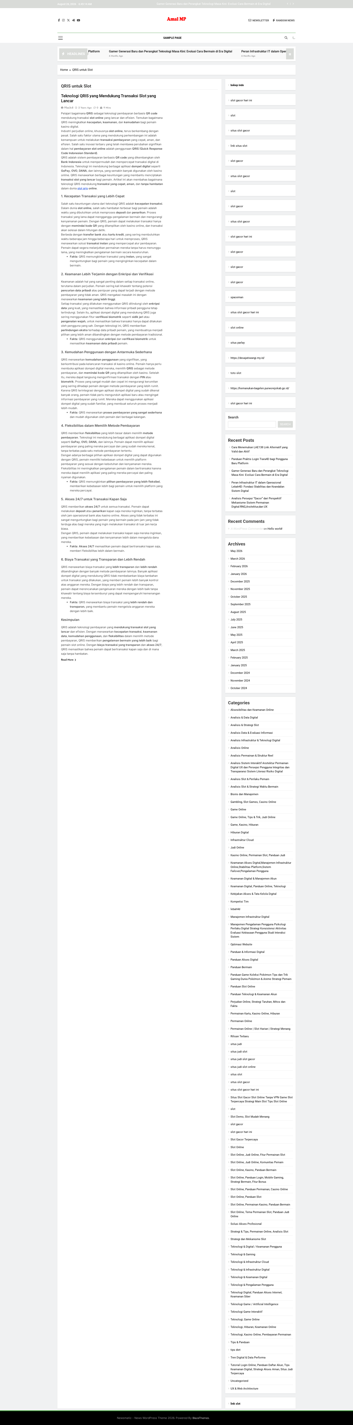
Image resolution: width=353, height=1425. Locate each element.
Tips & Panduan (240, 1342)
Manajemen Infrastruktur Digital (250, 917)
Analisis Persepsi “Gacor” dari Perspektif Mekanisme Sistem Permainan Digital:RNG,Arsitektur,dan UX (256, 502)
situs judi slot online (243, 1067)
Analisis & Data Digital (244, 717)
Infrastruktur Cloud (242, 840)
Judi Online (237, 847)
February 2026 (239, 566)
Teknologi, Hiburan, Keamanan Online (253, 1327)
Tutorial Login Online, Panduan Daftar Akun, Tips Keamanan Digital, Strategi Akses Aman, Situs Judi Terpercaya (262, 1369)
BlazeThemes (200, 1417)
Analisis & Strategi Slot (245, 725)
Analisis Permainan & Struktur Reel (252, 755)
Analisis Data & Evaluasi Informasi (252, 732)
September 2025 (240, 604)
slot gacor (237, 161)
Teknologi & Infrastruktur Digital (250, 1269)
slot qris (82, 188)
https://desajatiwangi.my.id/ (248, 358)
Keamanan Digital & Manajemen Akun (254, 878)
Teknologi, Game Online (245, 1319)
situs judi (236, 1044)
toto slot (236, 373)
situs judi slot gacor (243, 1059)
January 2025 (239, 665)
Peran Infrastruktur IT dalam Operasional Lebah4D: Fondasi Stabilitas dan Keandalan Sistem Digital (210, 4)
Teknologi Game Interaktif (246, 1311)
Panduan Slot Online (243, 986)
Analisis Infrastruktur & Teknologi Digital (255, 740)
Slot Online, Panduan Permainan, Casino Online (259, 1189)
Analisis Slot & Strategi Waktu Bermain (254, 786)
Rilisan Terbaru (240, 1036)
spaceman (237, 297)
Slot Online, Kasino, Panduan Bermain (253, 1170)
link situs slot (239, 145)
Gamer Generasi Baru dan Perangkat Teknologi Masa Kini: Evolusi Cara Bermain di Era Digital (118, 51)
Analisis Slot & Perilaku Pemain (250, 779)
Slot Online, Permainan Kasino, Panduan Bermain (260, 1204)
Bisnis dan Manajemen (244, 794)
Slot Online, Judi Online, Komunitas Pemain (257, 1162)
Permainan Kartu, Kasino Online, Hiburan (255, 1013)
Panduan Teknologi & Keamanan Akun (254, 994)
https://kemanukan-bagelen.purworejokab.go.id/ (260, 388)
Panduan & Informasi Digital (248, 952)
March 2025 (238, 650)
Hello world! (275, 528)
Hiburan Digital (240, 832)
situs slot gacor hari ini (245, 312)
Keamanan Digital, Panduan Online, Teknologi (258, 886)
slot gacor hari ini (241, 100)
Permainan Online (241, 1021)
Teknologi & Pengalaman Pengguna (252, 1285)
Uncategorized (239, 1381)
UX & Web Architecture (244, 1388)
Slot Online (237, 1147)
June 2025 (237, 627)
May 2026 (236, 551)
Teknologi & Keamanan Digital (249, 1277)
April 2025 (237, 642)
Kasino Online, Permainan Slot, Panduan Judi (258, 855)
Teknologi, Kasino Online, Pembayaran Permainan (261, 1334)
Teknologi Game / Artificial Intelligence (254, 1304)
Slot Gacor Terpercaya (244, 1139)
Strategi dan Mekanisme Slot (248, 1239)
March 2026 (238, 558)
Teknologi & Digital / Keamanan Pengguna (256, 1246)
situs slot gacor (240, 130)
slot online (237, 327)
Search (233, 417)
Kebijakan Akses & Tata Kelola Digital (254, 894)
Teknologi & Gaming (243, 1254)
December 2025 (240, 581)
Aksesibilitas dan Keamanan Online (252, 709)
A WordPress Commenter (247, 528)
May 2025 (236, 634)
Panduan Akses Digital (244, 959)
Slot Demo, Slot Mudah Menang (250, 1116)
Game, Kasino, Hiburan (244, 824)
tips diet (235, 1349)
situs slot (236, 1074)
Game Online (238, 809)
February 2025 (239, 657)
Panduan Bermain (241, 967)
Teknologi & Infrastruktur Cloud (250, 1262)
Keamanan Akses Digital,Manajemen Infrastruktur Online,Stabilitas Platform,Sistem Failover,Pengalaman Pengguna (261, 867)
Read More (67, 659)
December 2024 (240, 673)
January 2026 (239, 574)
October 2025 (239, 596)
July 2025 (236, 619)
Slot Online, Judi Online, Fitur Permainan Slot (258, 1154)
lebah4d (235, 909)
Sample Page (172, 38)
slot (233, 115)
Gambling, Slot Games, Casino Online (253, 802)
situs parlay (238, 342)
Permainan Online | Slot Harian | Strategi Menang (260, 1028)
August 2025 (238, 612)
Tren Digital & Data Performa (248, 1357)
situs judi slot (239, 1051)
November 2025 (240, 589)
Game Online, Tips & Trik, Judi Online (253, 817)
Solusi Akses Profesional (246, 1224)
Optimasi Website (241, 944)
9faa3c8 (68, 107)
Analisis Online (240, 748)
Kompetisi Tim (240, 901)
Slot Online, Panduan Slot (246, 1197)
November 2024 (240, 680)
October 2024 (239, 688)
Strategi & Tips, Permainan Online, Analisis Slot (259, 1231)
